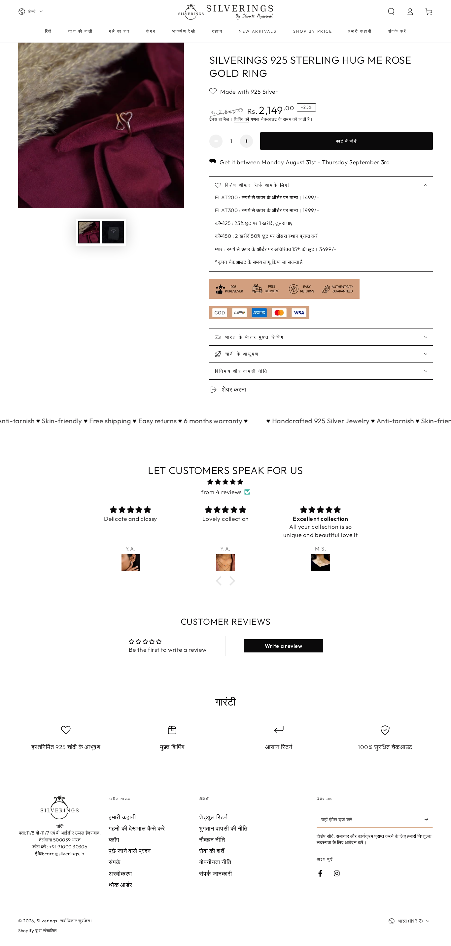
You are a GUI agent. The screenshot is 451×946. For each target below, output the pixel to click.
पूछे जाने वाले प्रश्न (130, 851)
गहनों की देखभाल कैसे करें (137, 828)
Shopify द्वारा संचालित (37, 930)
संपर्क (115, 862)
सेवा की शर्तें (212, 851)
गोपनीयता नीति (215, 862)
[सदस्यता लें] (429, 819)
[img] (225, 482)
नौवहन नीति (212, 839)
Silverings (47, 920)
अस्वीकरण (120, 873)
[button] (391, 11)
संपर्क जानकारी (215, 873)
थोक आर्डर (120, 885)
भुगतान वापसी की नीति (223, 828)
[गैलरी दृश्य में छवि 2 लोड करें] (113, 232)
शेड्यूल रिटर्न (213, 817)
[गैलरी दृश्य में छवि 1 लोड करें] (89, 232)
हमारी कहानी (122, 817)
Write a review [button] (283, 646)
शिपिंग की (241, 119)
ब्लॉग (114, 839)
